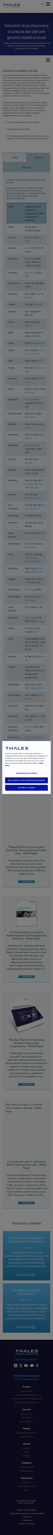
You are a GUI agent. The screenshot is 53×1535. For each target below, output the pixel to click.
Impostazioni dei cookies (26, 773)
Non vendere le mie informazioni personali (26, 780)
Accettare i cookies (26, 788)
